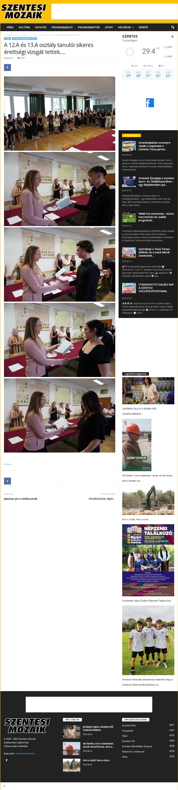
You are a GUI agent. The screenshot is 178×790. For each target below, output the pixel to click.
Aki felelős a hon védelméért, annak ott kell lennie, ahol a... (98, 745)
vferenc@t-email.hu (25, 753)
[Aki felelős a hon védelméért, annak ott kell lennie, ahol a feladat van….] (137, 445)
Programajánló (62, 27)
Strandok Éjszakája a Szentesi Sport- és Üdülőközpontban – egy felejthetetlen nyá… (156, 181)
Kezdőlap (7, 35)
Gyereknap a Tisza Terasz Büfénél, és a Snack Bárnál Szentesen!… (154, 252)
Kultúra (24, 27)
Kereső (143, 27)
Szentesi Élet (129, 725)
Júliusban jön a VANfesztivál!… (21, 498)
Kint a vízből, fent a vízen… (136, 519)
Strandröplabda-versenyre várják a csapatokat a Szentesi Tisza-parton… (154, 146)
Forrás (7, 464)
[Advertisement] (114, 11)
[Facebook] (7, 67)
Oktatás (40, 27)
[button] (172, 27)
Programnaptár (89, 27)
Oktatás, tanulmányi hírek (24, 38)
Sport (109, 27)
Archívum (124, 27)
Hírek (10, 27)
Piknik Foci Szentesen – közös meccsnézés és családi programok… (156, 217)
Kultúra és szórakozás (133, 751)
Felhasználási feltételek (16, 746)
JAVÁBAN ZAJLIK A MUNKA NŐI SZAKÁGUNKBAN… (98, 728)
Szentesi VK (128, 741)
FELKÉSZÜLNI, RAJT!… (102, 498)
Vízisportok (128, 730)
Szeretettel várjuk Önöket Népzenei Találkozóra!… (147, 600)
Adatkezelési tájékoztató (16, 742)
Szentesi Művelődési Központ (137, 746)
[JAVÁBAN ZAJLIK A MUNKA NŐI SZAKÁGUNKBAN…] (148, 390)
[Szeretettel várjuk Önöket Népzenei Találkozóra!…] (148, 560)
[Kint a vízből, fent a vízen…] (148, 500)
